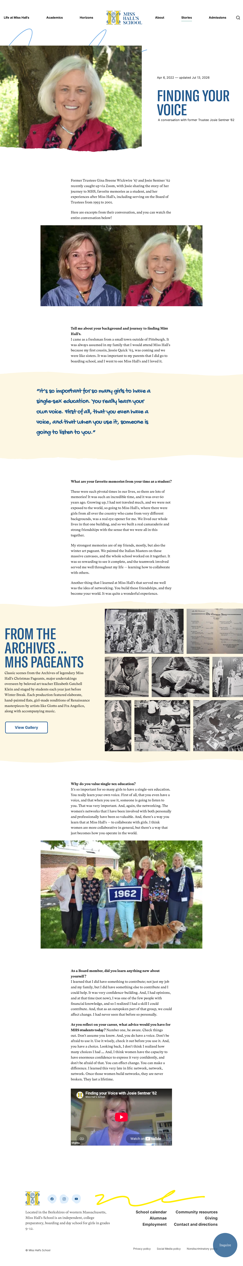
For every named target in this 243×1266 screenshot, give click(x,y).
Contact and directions (196, 1224)
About (159, 17)
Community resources (197, 1212)
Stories (186, 17)
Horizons (86, 17)
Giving (211, 1218)
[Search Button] (238, 17)
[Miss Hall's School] (124, 18)
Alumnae (158, 1218)
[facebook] (52, 1199)
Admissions (217, 17)
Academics (54, 17)
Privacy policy (142, 1248)
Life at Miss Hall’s (16, 17)
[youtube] (76, 1199)
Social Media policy (169, 1248)
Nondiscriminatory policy (202, 1248)
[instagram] (64, 1199)
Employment (155, 1224)
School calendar (151, 1212)
